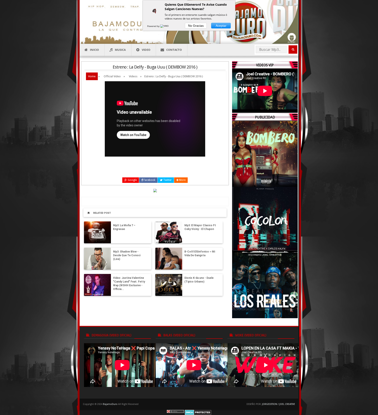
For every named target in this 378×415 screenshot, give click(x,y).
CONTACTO (174, 50)
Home (92, 76)
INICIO (94, 50)
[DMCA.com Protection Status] (198, 412)
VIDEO (146, 50)
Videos (133, 76)
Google (132, 180)
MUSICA (120, 50)
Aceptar (221, 25)
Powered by (153, 26)
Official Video (112, 76)
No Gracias (196, 25)
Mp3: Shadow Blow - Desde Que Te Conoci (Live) (126, 255)
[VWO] (164, 26)
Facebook (149, 180)
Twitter (167, 180)
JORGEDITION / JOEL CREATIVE (278, 404)
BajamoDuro (110, 404)
